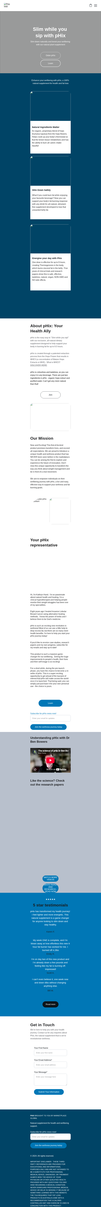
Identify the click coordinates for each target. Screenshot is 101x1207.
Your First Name (41, 1048)
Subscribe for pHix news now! (43, 713)
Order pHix (50, 55)
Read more (50, 1004)
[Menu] (95, 5)
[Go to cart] (90, 5)
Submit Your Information (48, 1092)
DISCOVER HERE (38, 365)
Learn (50, 63)
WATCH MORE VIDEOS (50, 878)
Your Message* (40, 1072)
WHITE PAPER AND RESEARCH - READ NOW (50, 888)
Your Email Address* (43, 1060)
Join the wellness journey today (48, 727)
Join (50, 395)
